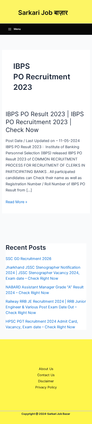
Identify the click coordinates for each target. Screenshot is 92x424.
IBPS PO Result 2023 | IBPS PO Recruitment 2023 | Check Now (45, 122)
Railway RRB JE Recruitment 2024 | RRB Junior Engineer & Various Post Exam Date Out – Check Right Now (46, 307)
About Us (46, 369)
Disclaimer (46, 381)
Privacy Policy (46, 387)
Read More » (16, 201)
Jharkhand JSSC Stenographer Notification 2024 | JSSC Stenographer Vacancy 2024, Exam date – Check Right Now (43, 273)
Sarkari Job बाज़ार (43, 12)
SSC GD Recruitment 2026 (28, 258)
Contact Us (46, 375)
